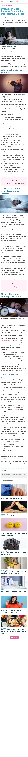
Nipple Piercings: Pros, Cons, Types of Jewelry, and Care (14, 534)
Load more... (14, 637)
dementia (16, 409)
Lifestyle (3, 5)
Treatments (4, 497)
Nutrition (3, 628)
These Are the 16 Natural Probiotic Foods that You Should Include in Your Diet (13, 631)
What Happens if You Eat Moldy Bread (13, 516)
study (11, 215)
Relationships (4, 570)
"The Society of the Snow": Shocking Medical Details (13, 553)
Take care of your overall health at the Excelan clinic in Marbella (14, 592)
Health (2, 589)
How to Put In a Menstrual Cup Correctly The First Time (11, 611)
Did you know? (9, 5)
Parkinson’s (4, 340)
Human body (4, 609)
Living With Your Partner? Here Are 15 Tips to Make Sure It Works (13, 573)
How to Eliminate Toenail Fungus (11, 498)
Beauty (3, 531)
